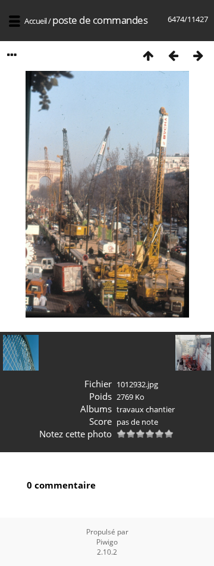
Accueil (35, 20)
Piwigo (107, 542)
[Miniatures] (148, 55)
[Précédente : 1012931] (172, 55)
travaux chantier (146, 409)
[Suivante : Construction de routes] (197, 55)
